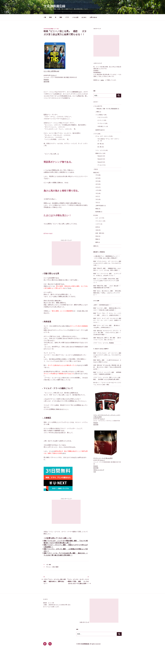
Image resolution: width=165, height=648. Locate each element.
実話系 (57, 566)
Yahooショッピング (98, 469)
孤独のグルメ (99, 153)
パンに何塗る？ (99, 114)
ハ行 (47, 564)
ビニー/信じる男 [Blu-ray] (51, 71)
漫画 (61, 17)
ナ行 (96, 187)
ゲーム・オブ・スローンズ (102, 136)
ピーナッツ (101, 120)
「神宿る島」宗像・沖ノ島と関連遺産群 (106, 108)
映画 (50, 17)
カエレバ (53, 75)
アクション (48, 566)
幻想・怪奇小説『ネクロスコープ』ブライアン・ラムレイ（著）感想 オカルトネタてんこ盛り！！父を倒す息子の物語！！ (107, 332)
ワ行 (96, 202)
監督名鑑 (97, 211)
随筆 (96, 242)
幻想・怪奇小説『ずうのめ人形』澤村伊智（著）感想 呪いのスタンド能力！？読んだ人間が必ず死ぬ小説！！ (107, 367)
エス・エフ (98, 218)
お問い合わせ (93, 17)
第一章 (99, 143)
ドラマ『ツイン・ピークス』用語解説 (103, 343)
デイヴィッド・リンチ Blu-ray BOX (102, 458)
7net (94, 471)
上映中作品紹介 (99, 205)
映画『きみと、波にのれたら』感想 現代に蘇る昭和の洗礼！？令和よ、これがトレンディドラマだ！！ (107, 292)
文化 (96, 236)
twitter (102, 80)
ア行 (96, 175)
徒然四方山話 (99, 130)
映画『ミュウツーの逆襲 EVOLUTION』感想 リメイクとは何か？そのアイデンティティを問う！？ (107, 280)
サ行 (96, 181)
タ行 (96, 184)
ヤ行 (96, 196)
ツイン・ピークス (100, 150)
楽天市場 (46, 81)
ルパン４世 (56, 28)
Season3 (100, 162)
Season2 (100, 159)
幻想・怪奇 (98, 233)
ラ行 (96, 199)
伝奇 (96, 227)
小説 (96, 230)
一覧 (44, 17)
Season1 (100, 156)
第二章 (99, 146)
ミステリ (97, 224)
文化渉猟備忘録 (54, 6)
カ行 (96, 178)
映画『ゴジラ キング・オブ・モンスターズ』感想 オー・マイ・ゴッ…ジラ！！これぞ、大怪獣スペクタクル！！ (108, 320)
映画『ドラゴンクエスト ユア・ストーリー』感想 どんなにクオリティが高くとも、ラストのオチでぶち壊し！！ (108, 263)
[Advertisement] (66, 253)
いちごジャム (101, 117)
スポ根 (53, 566)
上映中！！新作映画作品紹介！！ (102, 305)
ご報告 (97, 111)
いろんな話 (75, 17)
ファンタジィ (99, 221)
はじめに (84, 17)
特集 (96, 208)
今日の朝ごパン (102, 126)
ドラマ (67, 17)
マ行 (96, 193)
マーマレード (101, 123)
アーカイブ (101, 165)
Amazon (46, 79)
